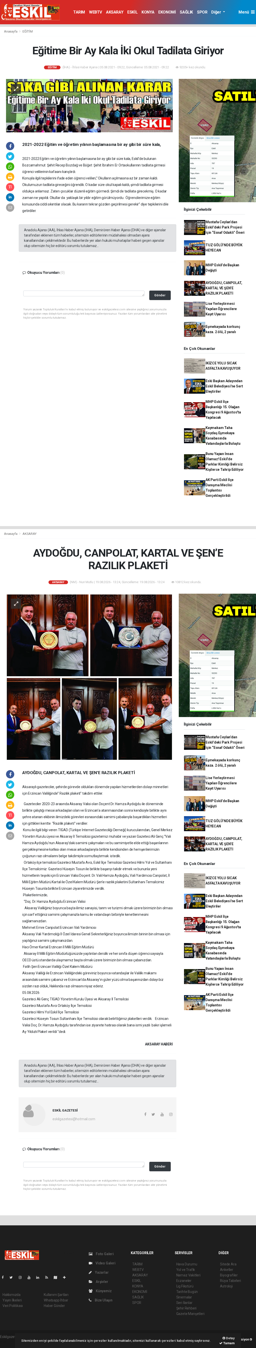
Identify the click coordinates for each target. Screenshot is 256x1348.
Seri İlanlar (184, 1303)
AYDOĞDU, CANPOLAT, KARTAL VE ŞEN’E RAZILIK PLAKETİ (224, 288)
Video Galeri (105, 1263)
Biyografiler (229, 1275)
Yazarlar (101, 1272)
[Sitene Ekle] (66, 1277)
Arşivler (101, 1282)
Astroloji (226, 1286)
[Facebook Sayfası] (5, 1277)
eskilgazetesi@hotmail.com (73, 1119)
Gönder (160, 295)
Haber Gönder (54, 1306)
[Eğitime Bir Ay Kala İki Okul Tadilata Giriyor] (89, 105)
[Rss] (48, 1277)
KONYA (148, 12)
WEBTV (95, 12)
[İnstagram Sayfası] (22, 1277)
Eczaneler (184, 1281)
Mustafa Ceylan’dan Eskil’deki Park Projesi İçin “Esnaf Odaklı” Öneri (225, 227)
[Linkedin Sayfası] (39, 1277)
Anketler (226, 1270)
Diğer (216, 12)
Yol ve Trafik (185, 1270)
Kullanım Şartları (56, 1295)
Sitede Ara (228, 1264)
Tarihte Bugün (187, 1292)
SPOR (202, 12)
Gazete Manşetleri (190, 1314)
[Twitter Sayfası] (13, 1277)
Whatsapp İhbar (56, 1300)
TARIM (79, 12)
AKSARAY (114, 12)
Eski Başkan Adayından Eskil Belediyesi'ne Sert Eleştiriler (224, 386)
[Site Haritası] (57, 1277)
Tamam (228, 1343)
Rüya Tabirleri (230, 1281)
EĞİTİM (27, 31)
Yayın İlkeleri (12, 1300)
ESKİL (132, 12)
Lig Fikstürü (185, 1286)
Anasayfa (11, 31)
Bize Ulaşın (103, 1300)
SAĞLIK (186, 12)
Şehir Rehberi (186, 1308)
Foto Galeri (104, 1254)
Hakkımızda (11, 1295)
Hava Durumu (186, 1264)
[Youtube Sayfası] (31, 1277)
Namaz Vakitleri (188, 1275)
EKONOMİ (167, 12)
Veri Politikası (12, 1306)
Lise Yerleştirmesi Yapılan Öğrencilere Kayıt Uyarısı (221, 309)
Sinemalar (184, 1297)
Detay (230, 1338)
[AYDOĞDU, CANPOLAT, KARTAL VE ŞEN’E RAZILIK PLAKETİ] (89, 677)
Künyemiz (103, 1291)
